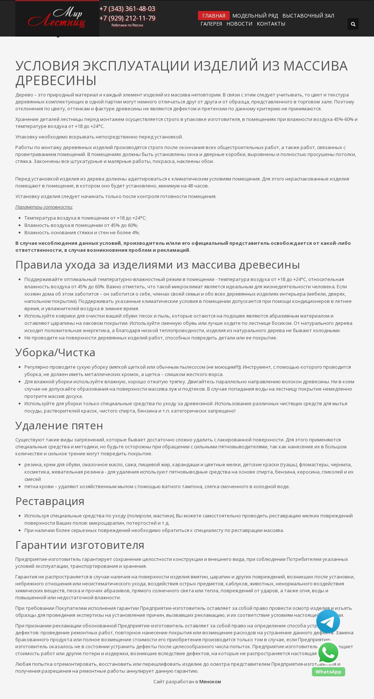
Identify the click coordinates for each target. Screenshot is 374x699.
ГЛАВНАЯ (213, 15)
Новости (239, 23)
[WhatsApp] (328, 652)
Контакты (271, 23)
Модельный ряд (255, 15)
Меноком (210, 681)
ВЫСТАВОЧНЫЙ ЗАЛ (308, 15)
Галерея (211, 23)
